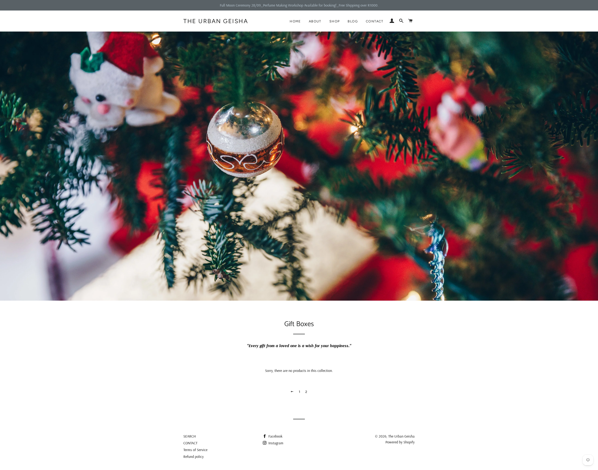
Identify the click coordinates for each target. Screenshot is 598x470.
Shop (334, 21)
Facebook (274, 436)
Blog (353, 21)
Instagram (275, 443)
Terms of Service (195, 449)
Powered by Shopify (400, 442)
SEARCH (189, 436)
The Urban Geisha (215, 21)
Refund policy (193, 456)
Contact (375, 21)
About (315, 21)
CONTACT (190, 443)
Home (295, 21)
